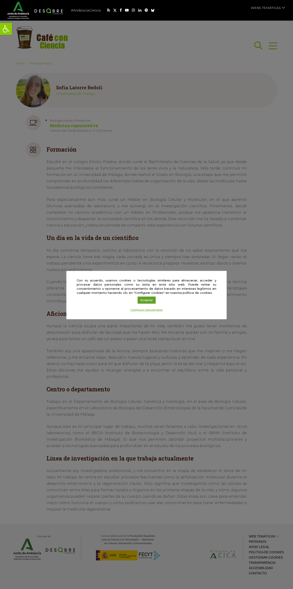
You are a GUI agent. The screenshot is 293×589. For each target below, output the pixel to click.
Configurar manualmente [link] (146, 309)
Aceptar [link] (146, 300)
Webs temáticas (266, 8)
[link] (6, 29)
